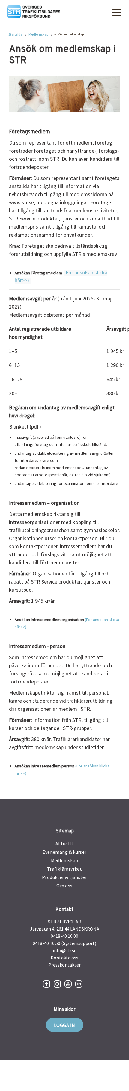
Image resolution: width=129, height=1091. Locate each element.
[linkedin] (78, 984)
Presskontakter (64, 965)
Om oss (64, 886)
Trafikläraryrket (64, 869)
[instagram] (57, 984)
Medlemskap (38, 34)
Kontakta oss (64, 958)
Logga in (64, 1025)
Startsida (15, 34)
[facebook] (46, 984)
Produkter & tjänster (64, 877)
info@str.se (64, 950)
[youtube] (68, 984)
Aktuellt (65, 844)
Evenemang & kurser (64, 852)
